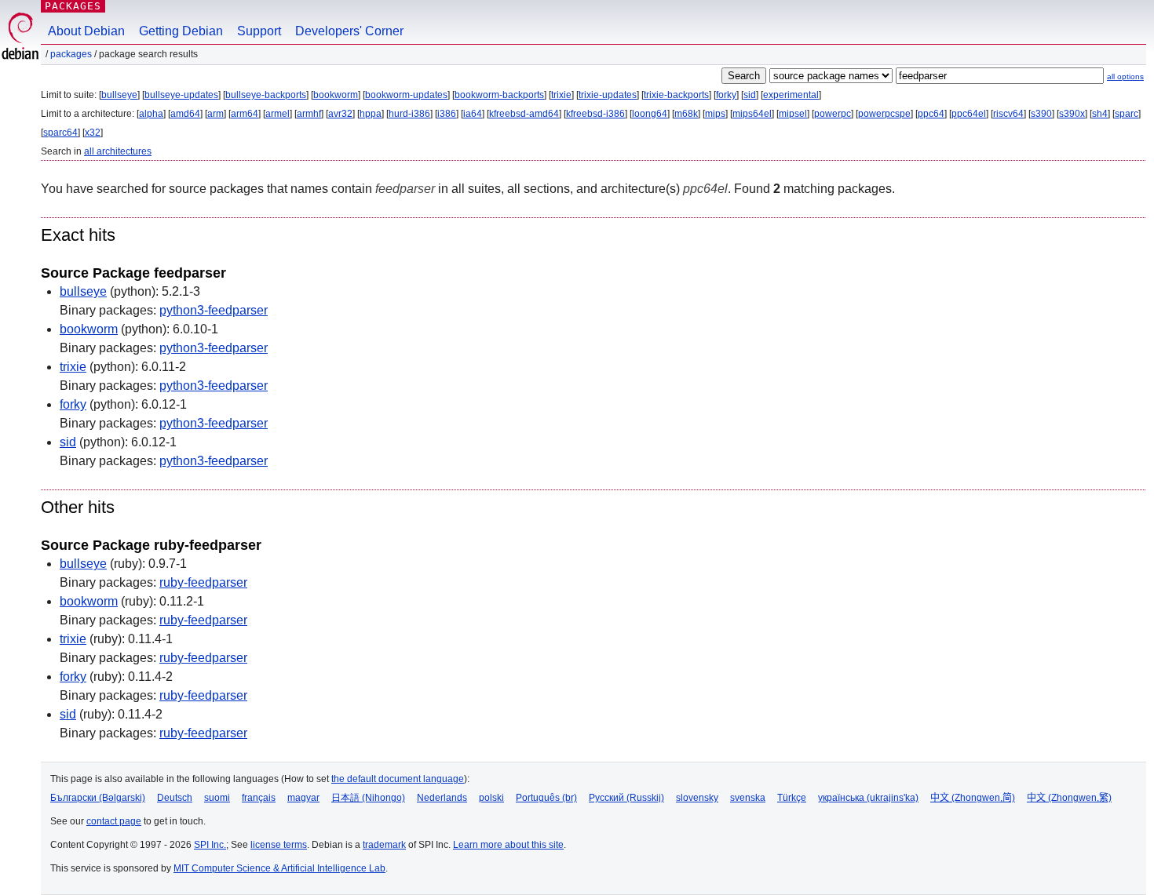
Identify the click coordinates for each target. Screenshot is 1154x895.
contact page (113, 821)
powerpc (832, 113)
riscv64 (1008, 113)
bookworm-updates (406, 94)
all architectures (118, 151)
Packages (73, 6)
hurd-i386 (409, 113)
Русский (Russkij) (626, 797)
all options (1125, 76)
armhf (309, 113)
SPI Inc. (210, 844)
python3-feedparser (213, 310)
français (259, 797)
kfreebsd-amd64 (524, 113)
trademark (384, 844)
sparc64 (60, 132)
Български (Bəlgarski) (97, 797)
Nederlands (442, 797)
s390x (1072, 113)
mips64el (752, 113)
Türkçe (791, 797)
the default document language (397, 778)
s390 (1041, 113)
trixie (561, 94)
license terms (278, 844)
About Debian (86, 31)
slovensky (697, 797)
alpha (151, 113)
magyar (303, 797)
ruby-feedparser (203, 582)
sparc (1126, 113)
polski (491, 797)
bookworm (335, 94)
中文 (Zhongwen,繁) (1069, 797)
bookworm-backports (499, 94)
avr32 (340, 113)
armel (277, 113)
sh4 (1100, 113)
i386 (446, 113)
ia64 (472, 113)
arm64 (244, 113)
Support (259, 31)
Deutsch (174, 797)
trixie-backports (676, 94)
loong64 (649, 113)
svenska (747, 797)
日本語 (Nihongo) (368, 797)
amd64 (185, 113)
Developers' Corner (349, 31)
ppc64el (968, 113)
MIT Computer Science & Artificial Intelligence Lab (279, 868)
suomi (217, 797)
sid (749, 94)
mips (715, 113)
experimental (791, 94)
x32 (92, 132)
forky (726, 94)
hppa (371, 113)
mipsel (793, 113)
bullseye (119, 94)
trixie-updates (608, 94)
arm (215, 113)
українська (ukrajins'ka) (868, 797)
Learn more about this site (508, 844)
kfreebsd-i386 (595, 113)
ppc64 (931, 113)
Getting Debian (181, 31)
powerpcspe (884, 113)
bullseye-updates (181, 94)
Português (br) (546, 797)
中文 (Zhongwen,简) (972, 797)
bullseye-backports (265, 94)
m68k (686, 113)
